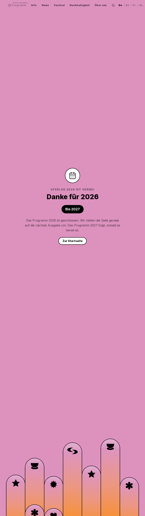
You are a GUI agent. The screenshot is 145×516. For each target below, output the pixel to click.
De (120, 5)
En (127, 5)
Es (141, 5)
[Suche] (113, 5)
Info (34, 5)
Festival (59, 5)
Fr (134, 5)
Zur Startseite (72, 240)
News (45, 5)
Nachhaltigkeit (80, 5)
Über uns (101, 5)
